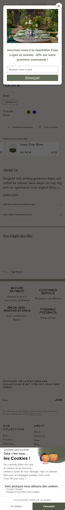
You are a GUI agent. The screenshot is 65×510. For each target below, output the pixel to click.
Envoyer (32, 78)
